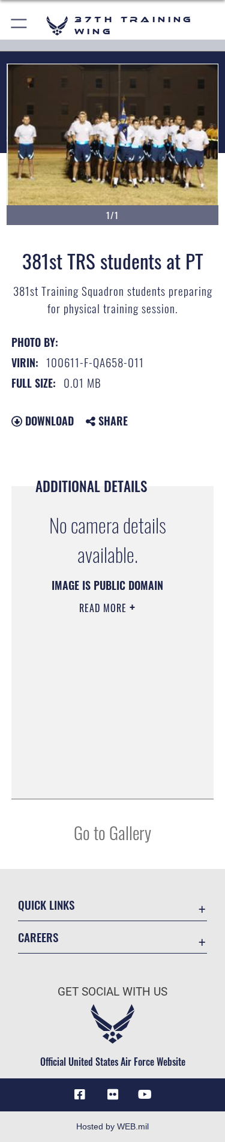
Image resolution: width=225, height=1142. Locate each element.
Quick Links (46, 904)
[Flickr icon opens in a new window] (113, 1095)
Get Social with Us (112, 992)
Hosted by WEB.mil (112, 1126)
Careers (38, 937)
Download (48, 420)
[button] (19, 25)
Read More (104, 608)
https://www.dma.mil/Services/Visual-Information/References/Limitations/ (104, 760)
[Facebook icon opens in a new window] (80, 1095)
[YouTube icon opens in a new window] (145, 1095)
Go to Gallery (112, 832)
